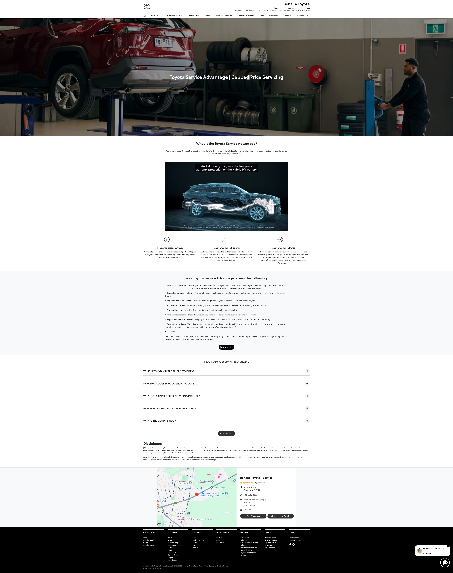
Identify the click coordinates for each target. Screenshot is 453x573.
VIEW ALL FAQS (226, 433)
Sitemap (185, 566)
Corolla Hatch (148, 540)
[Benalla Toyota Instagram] (294, 544)
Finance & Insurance (246, 15)
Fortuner (171, 550)
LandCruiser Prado (175, 545)
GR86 (218, 540)
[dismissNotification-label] (448, 545)
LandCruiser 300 (174, 560)
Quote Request (246, 550)
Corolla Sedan (148, 545)
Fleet (262, 15)
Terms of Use (203, 566)
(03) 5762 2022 (272, 10)
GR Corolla (220, 542)
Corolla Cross (173, 555)
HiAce (194, 545)
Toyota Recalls (270, 542)
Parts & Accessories (224, 15)
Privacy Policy (193, 566)
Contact (300, 15)
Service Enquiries (271, 540)
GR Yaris (219, 537)
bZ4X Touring (173, 542)
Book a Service (270, 537)
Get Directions (253, 516)
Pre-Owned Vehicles (174, 15)
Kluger (170, 557)
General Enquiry (295, 540)
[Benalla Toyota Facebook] (290, 544)
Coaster (195, 547)
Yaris (145, 537)
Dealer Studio (156, 568)
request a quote (179, 339)
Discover (287, 15)
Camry (145, 542)
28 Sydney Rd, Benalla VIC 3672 (250, 10)
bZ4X (170, 540)
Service (208, 15)
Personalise (274, 15)
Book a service (226, 347)
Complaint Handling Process (219, 566)
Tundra (194, 542)
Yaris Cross (172, 552)
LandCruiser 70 (198, 540)
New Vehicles (155, 15)
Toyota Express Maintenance (270, 546)
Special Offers (193, 15)
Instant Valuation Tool (249, 547)
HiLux (194, 537)
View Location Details (280, 516)
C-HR (170, 547)
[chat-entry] (445, 562)
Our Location (294, 537)
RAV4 (170, 537)
